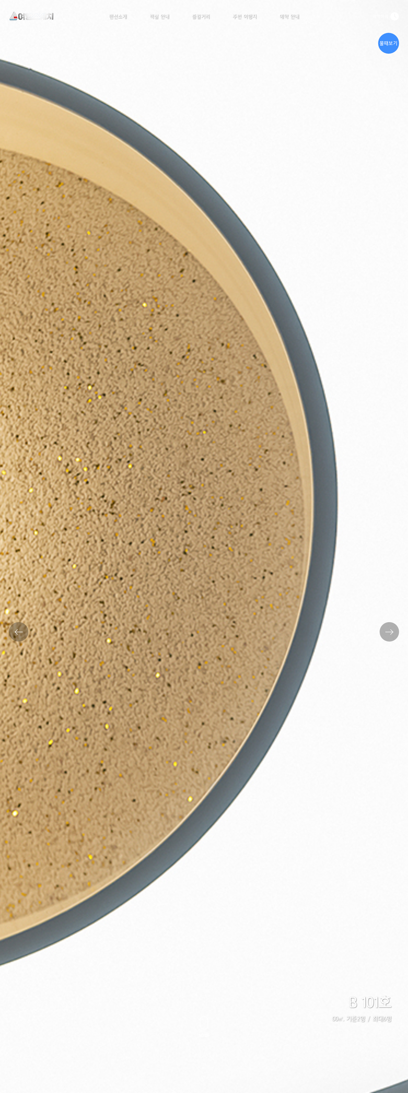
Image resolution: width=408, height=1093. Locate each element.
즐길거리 (201, 16)
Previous (18, 632)
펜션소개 (118, 16)
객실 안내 (159, 16)
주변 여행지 (245, 16)
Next (389, 632)
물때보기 (389, 43)
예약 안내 (289, 16)
